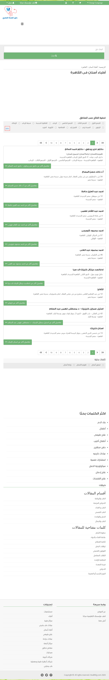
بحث (53, 55)
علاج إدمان (101, 472)
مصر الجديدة (91, 199)
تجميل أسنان (72, 154)
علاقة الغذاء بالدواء (98, 537)
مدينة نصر (92, 180)
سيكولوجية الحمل (97, 466)
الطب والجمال (100, 521)
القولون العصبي (99, 551)
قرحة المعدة (101, 564)
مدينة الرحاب (77, 160)
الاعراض (103, 569)
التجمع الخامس (64, 160)
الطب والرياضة (100, 498)
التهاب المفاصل (100, 555)
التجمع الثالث (40, 160)
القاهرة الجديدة (90, 160)
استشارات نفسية (98, 459)
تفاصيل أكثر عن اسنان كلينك (18, 342)
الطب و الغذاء (100, 507)
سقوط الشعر (101, 533)
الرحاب (30, 160)
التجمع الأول (52, 160)
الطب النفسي (100, 512)
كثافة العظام (100, 542)
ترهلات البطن (100, 546)
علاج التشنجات (99, 478)
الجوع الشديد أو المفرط (97, 573)
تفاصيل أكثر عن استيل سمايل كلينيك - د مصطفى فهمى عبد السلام (34, 322)
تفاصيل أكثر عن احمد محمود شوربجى (22, 244)
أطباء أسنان (93, 67)
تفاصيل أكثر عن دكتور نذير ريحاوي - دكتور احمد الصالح (28, 166)
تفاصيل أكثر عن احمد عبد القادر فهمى (22, 225)
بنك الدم (102, 422)
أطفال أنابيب (100, 441)
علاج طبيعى (100, 434)
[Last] (41, 143)
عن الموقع (102, 611)
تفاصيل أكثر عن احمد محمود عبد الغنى (22, 264)
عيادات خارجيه (99, 453)
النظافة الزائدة (100, 560)
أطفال (102, 428)
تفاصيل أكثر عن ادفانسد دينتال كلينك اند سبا (25, 283)
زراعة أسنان (84, 154)
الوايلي (93, 238)
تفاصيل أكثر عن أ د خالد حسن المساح (22, 185)
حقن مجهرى (100, 447)
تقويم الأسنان (96, 154)
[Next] (46, 143)
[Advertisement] (56, 96)
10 (51, 143)
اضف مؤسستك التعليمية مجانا (94, 616)
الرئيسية (102, 67)
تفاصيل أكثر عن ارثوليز (16, 303)
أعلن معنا (102, 621)
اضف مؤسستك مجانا (27, 3)
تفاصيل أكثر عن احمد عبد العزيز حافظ (22, 205)
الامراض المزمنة (99, 503)
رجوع (7, 128)
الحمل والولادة (100, 517)
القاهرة (84, 67)
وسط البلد (92, 317)
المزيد (44, 127)
